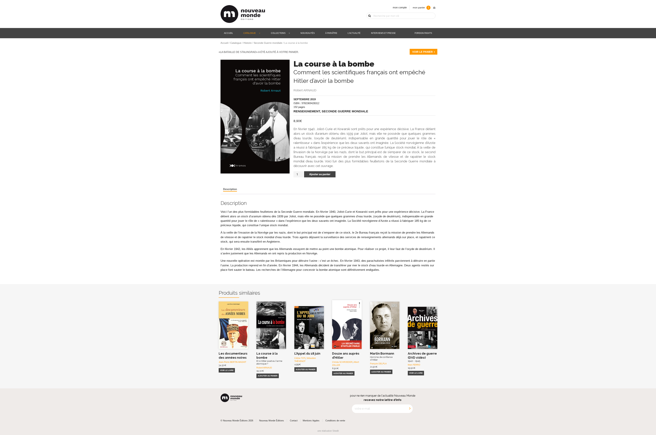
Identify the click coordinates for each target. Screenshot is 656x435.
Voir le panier (422, 51)
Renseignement (306, 111)
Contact (294, 420)
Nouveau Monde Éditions (271, 420)
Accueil (228, 33)
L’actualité (354, 33)
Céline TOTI (299, 358)
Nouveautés (307, 33)
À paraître (331, 33)
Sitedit (335, 431)
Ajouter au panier (319, 174)
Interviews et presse (383, 33)
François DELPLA (378, 363)
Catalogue (249, 33)
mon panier (421, 7)
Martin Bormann (382, 356)
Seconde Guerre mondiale (268, 43)
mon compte (400, 7)
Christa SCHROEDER (342, 362)
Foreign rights (423, 33)
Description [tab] (230, 189)
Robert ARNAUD (304, 90)
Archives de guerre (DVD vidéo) (422, 357)
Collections (278, 33)
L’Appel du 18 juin (307, 353)
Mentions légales (311, 420)
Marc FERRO (414, 365)
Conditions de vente (335, 420)
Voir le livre (227, 370)
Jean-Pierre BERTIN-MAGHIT (232, 362)
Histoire (247, 43)
